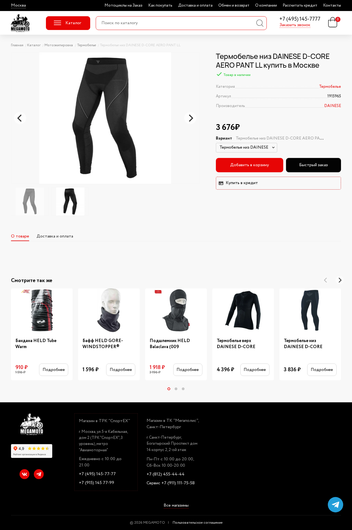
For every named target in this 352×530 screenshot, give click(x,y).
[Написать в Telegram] (335, 504)
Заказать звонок (294, 25)
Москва (18, 5)
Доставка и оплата (195, 5)
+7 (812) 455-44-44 (166, 474)
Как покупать (160, 5)
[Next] (190, 118)
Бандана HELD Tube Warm (35, 344)
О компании (266, 5)
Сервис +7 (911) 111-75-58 (171, 483)
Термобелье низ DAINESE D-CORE (303, 344)
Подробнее (54, 370)
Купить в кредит (242, 183)
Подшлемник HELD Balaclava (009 (170, 344)
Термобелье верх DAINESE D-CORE (236, 344)
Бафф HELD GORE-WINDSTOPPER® (102, 344)
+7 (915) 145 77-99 (96, 483)
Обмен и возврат (233, 5)
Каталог (73, 23)
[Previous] (20, 118)
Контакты (332, 5)
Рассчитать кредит (300, 5)
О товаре (20, 236)
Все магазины (176, 506)
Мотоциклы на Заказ (123, 5)
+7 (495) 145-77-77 (97, 474)
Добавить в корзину (249, 165)
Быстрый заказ (313, 165)
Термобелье (330, 86)
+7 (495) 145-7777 (299, 19)
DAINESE (332, 106)
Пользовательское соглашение (197, 522)
